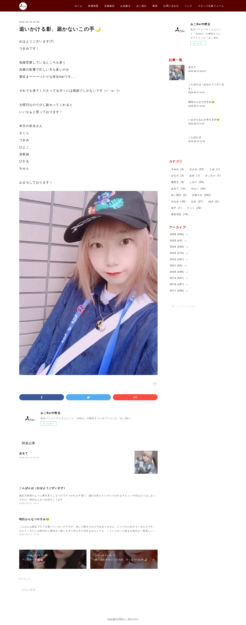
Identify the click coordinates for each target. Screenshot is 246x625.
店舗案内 (109, 5)
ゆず (176, 207)
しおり (196, 181)
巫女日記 (179, 214)
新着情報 (93, 5)
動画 (155, 5)
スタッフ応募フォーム (211, 5)
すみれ (177, 169)
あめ (194, 175)
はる (197, 201)
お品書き (125, 5)
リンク (188, 5)
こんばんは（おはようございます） (42, 488)
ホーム (78, 5)
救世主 (177, 181)
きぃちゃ (213, 175)
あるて (23, 453)
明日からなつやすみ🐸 (34, 519)
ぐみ (214, 169)
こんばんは (194, 137)
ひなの (177, 175)
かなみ (178, 201)
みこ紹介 (141, 5)
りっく (194, 207)
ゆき (214, 201)
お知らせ (201, 194)
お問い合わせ (171, 5)
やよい (198, 188)
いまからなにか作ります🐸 (204, 119)
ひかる (196, 169)
